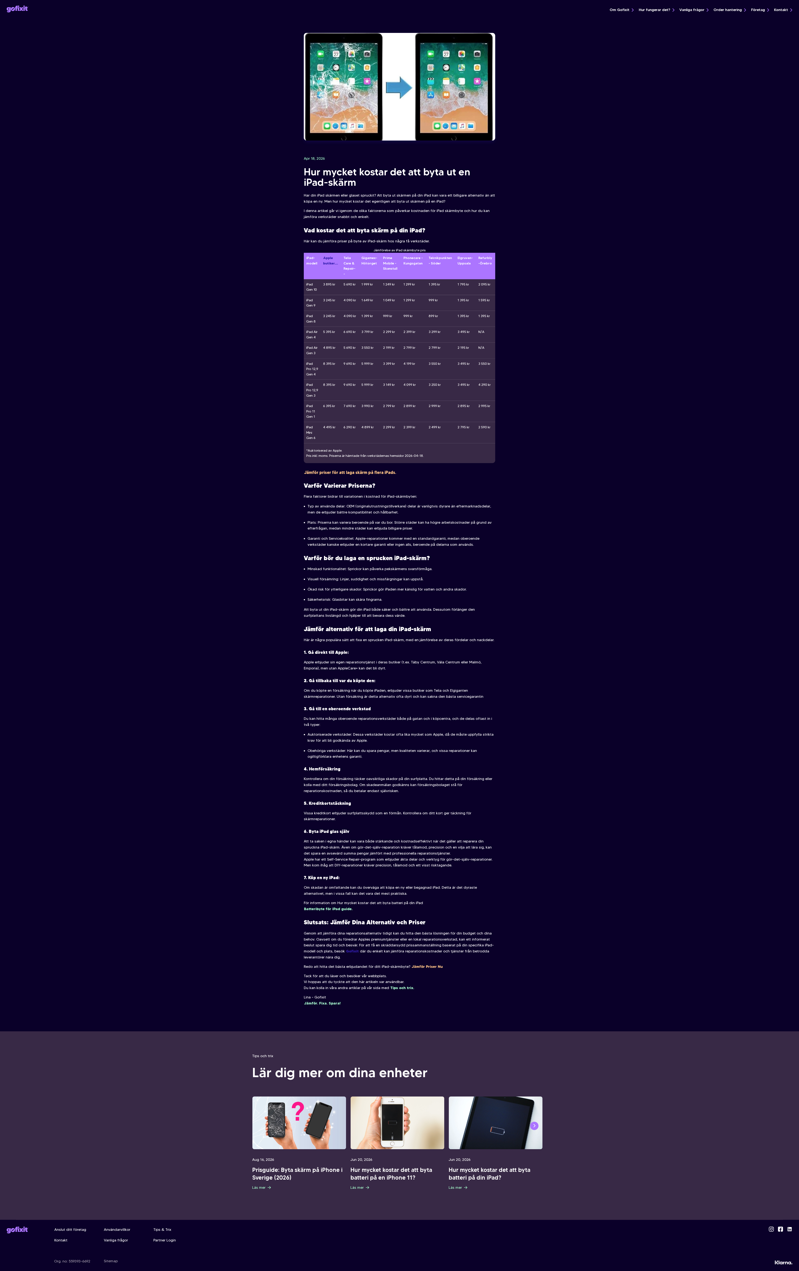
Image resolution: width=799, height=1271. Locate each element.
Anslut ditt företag (70, 1229)
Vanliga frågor (691, 9)
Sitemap (111, 1261)
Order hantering (727, 9)
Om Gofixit (619, 9)
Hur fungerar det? (654, 9)
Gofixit (352, 951)
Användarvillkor (117, 1229)
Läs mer (259, 1187)
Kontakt (781, 9)
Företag (758, 9)
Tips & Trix (162, 1229)
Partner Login (164, 1240)
